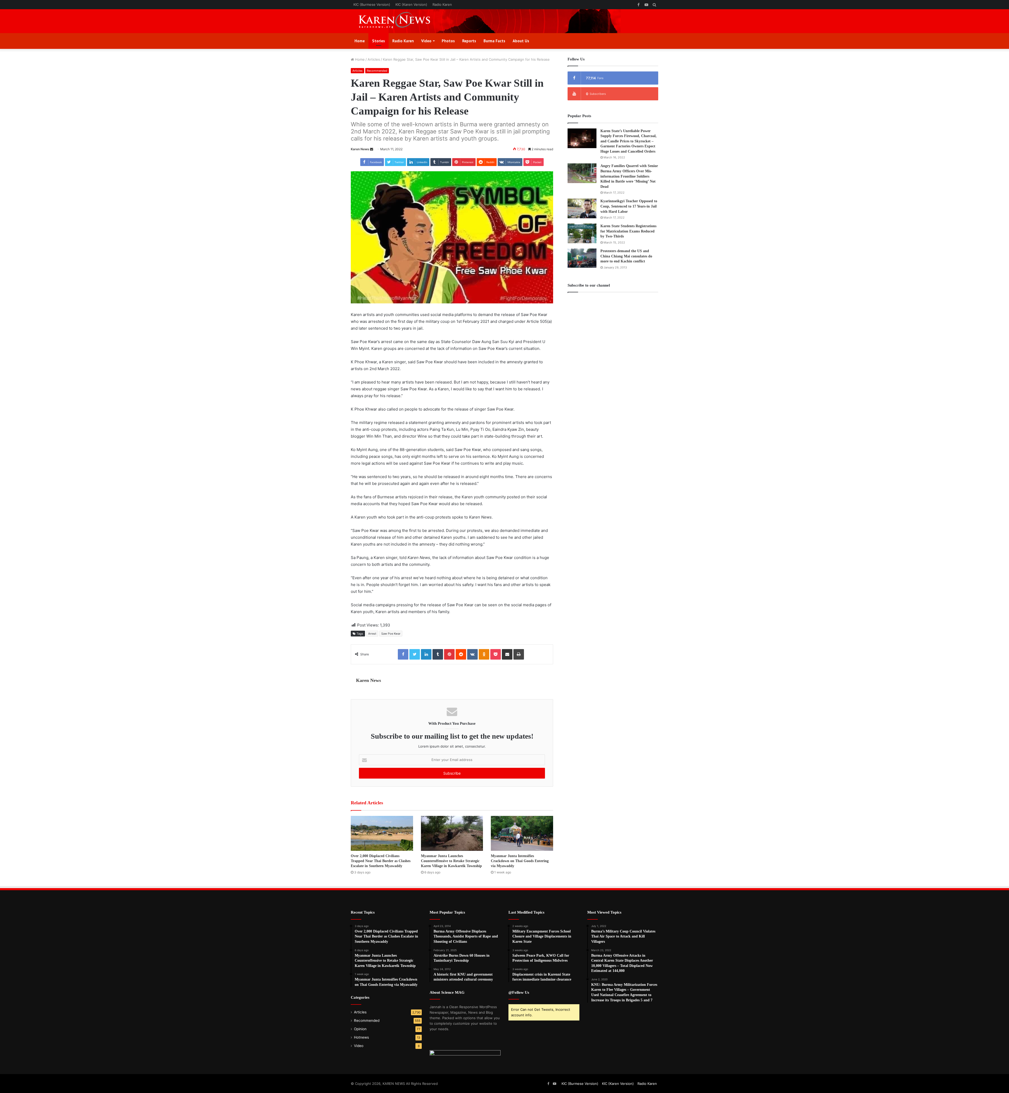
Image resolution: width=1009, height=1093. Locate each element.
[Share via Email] (507, 654)
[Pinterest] (449, 654)
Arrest (372, 633)
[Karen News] (399, 21)
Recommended (377, 70)
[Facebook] (403, 654)
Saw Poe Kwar (390, 633)
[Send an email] (371, 149)
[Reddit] (461, 654)
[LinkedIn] (426, 654)
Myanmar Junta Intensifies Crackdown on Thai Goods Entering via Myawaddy (520, 861)
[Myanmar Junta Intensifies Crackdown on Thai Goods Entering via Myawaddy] (522, 833)
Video (426, 40)
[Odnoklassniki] (484, 654)
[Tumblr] (438, 654)
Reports (469, 40)
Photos (448, 40)
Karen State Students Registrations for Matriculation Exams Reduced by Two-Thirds (628, 231)
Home (359, 40)
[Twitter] (414, 654)
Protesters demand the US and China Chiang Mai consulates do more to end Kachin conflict (626, 256)
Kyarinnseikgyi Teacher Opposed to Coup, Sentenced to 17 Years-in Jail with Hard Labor (628, 206)
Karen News (360, 149)
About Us (521, 40)
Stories (378, 40)
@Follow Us (518, 992)
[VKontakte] (472, 654)
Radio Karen (442, 4)
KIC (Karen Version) (411, 4)
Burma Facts (494, 40)
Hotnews (361, 1037)
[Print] (518, 654)
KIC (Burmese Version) (371, 4)
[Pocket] (495, 654)
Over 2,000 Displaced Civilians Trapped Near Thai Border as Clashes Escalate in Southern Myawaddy (380, 861)
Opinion (360, 1029)
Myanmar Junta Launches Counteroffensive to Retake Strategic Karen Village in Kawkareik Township (451, 861)
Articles (374, 59)
